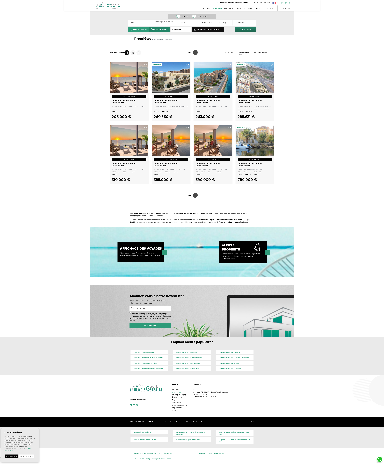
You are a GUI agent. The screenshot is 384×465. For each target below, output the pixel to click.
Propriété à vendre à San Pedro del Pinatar (148, 369)
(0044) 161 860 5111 (262, 3)
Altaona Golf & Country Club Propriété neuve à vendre (153, 459)
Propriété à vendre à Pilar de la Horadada (148, 358)
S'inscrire (151, 325)
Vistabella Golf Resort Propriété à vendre (212, 453)
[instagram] (289, 3)
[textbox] (142, 23)
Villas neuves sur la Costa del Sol (145, 440)
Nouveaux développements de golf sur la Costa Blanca (153, 453)
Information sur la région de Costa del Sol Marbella (191, 433)
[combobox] (141, 22)
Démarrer (206, 8)
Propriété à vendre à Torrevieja (230, 369)
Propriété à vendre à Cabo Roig (144, 352)
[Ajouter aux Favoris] (145, 64)
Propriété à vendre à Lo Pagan (229, 363)
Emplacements (177, 408)
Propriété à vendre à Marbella (229, 352)
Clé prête (186, 16)
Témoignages (248, 8)
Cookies (195, 422)
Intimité (171, 422)
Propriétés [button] (217, 8)
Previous (112, 77)
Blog (173, 400)
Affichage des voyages (232, 8)
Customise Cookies (26, 456)
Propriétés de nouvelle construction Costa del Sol (235, 441)
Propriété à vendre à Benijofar (187, 352)
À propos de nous (178, 397)
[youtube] (285, 3)
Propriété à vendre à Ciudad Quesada (189, 358)
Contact (265, 8)
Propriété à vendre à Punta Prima (145, 363)
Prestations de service (179, 405)
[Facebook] (281, 3)
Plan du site (204, 422)
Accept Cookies (11, 456)
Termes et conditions (183, 422)
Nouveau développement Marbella (188, 440)
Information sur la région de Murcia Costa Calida (234, 433)
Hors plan (202, 16)
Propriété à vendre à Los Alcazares (188, 363)
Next (145, 77)
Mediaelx (251, 422)
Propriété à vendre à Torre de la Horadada (234, 358)
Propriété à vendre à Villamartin (187, 369)
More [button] (258, 8)
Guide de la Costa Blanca (142, 432)
